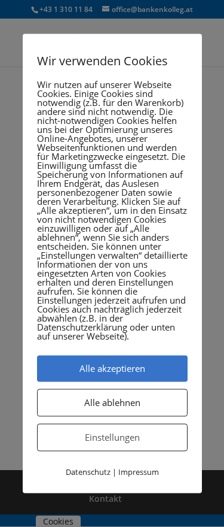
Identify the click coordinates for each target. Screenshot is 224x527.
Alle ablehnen (112, 402)
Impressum (138, 472)
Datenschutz (88, 472)
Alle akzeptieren (112, 368)
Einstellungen (112, 437)
